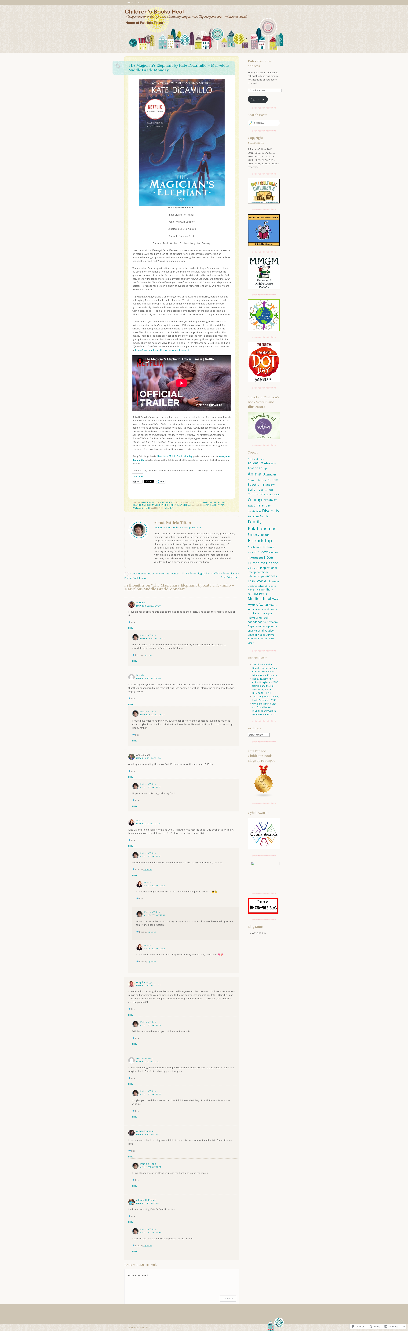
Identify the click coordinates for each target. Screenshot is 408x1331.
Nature (265, 604)
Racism (257, 613)
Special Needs (256, 634)
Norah (139, 820)
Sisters (274, 626)
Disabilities (254, 511)
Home (130, 2)
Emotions (253, 516)
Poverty (272, 609)
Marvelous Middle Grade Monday (174, 456)
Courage (255, 499)
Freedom (264, 535)
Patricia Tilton (166, 502)
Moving (263, 593)
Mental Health (255, 589)
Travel (271, 639)
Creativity (270, 500)
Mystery (253, 605)
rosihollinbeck (144, 1058)
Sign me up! (258, 99)
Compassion (273, 494)
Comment (228, 1298)
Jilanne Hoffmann (146, 1200)
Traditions (264, 639)
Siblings (266, 626)
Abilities (251, 459)
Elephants (203, 502)
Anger (265, 468)
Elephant (207, 505)
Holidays (262, 552)
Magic (267, 581)
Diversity (270, 511)
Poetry (265, 609)
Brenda (140, 675)
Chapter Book (267, 490)
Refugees (267, 613)
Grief (262, 547)
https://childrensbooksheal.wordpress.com (177, 527)
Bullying (254, 489)
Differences (262, 505)
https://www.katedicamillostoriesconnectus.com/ (162, 350)
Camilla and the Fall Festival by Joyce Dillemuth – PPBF (263, 690)
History (251, 552)
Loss (251, 581)
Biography (269, 484)
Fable (211, 502)
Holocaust (274, 552)
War (251, 643)
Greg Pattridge (144, 982)
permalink (168, 508)
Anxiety (269, 475)
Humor (253, 563)
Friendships (253, 547)
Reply (130, 628)
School (259, 618)
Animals (256, 474)
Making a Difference (267, 586)
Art (274, 474)
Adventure (255, 463)
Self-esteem (270, 622)
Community (256, 494)
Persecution (254, 609)
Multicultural (259, 598)
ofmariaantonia (144, 1131)
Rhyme (251, 618)
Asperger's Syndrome (257, 480)
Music (275, 599)
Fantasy (217, 502)
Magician (146, 505)
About (141, 2)
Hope (268, 557)
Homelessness (255, 558)
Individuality (253, 568)
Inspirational (268, 568)
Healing (270, 547)
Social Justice (265, 630)
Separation (255, 626)
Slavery (251, 630)
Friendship (260, 541)
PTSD (250, 614)
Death (250, 506)
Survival (270, 634)
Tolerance (253, 638)
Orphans (187, 505)
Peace (274, 605)
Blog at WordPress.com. (138, 1327)
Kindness (271, 576)
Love (259, 581)
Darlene (140, 602)
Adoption (259, 459)
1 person (147, 655)
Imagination (269, 563)
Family (264, 516)
